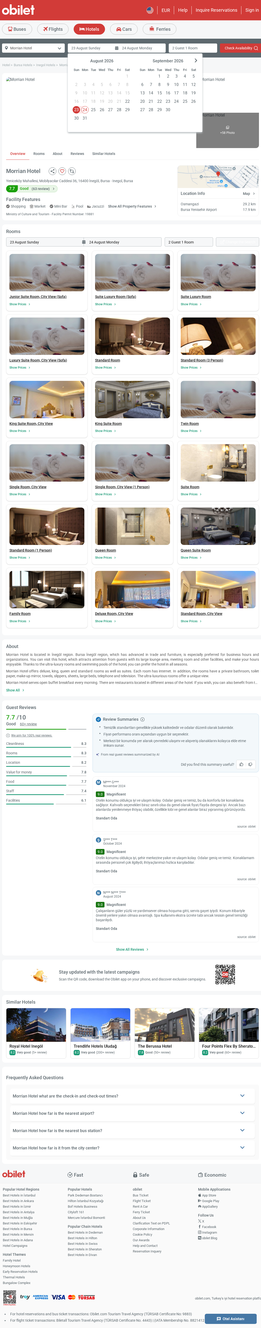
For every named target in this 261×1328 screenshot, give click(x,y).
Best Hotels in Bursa (17, 1229)
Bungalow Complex (16, 1283)
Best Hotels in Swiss (83, 1244)
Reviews (77, 154)
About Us (139, 1218)
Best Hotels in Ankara (18, 1201)
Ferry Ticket (141, 1212)
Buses (19, 29)
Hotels (92, 29)
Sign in (252, 10)
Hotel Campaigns (15, 1246)
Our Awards (141, 1240)
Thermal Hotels (14, 1277)
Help (183, 10)
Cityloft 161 (76, 1212)
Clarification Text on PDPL (151, 1223)
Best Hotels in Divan (82, 1255)
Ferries (163, 29)
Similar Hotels (103, 154)
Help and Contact (145, 1246)
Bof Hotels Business (82, 1206)
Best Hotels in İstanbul (19, 1195)
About (57, 154)
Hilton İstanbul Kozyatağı (85, 1201)
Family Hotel (12, 1260)
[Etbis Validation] (10, 1298)
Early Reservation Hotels (20, 1272)
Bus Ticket (140, 1195)
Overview (17, 154)
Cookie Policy (142, 1234)
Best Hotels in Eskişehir (20, 1223)
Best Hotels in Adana (18, 1240)
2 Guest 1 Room (185, 48)
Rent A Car (140, 1206)
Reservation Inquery (147, 1251)
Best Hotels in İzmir (17, 1206)
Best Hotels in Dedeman (85, 1232)
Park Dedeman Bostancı (85, 1195)
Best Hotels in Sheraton (85, 1249)
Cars (126, 29)
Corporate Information (148, 1229)
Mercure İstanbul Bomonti (86, 1218)
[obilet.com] (30, 14)
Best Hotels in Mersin (18, 1234)
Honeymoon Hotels (16, 1266)
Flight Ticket (142, 1201)
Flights (55, 29)
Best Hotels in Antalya (18, 1212)
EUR (166, 10)
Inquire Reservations (216, 10)
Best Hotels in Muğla (18, 1218)
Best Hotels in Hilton (82, 1238)
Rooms (39, 154)
